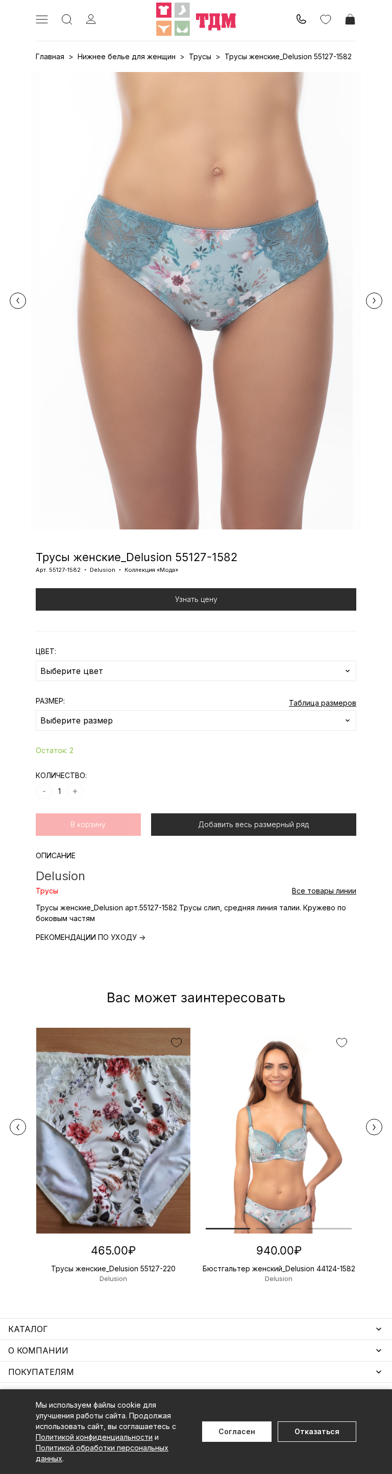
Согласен (236, 1431)
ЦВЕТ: (46, 651)
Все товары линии (324, 890)
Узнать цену (196, 599)
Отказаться (317, 1431)
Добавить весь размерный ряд (253, 824)
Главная (50, 56)
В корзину (88, 824)
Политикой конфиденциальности (94, 1437)
